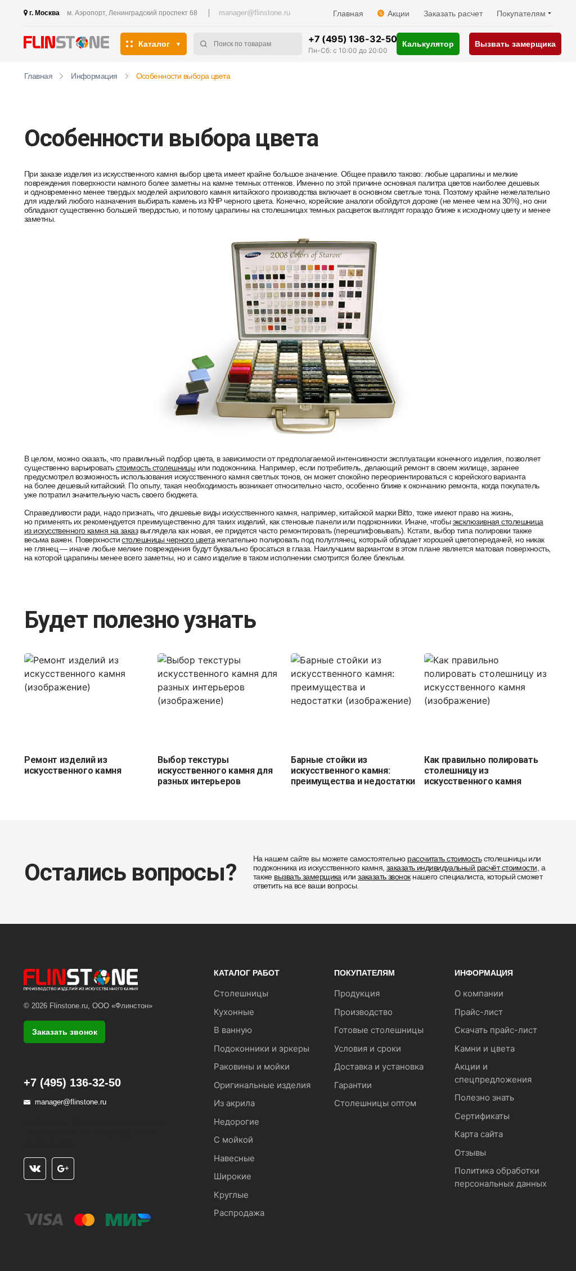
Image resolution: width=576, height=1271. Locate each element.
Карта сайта (478, 1134)
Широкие (232, 1176)
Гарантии (353, 1085)
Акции (399, 13)
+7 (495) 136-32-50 (352, 38)
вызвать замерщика (307, 876)
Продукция (357, 993)
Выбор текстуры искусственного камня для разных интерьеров (215, 770)
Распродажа (239, 1212)
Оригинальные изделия (262, 1085)
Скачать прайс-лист (495, 1030)
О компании (478, 993)
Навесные (234, 1158)
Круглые (231, 1194)
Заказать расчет (453, 13)
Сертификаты (482, 1116)
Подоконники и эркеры (261, 1048)
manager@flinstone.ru (254, 12)
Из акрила (234, 1103)
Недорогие (236, 1121)
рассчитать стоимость (444, 858)
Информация (94, 75)
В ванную (233, 1030)
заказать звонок (384, 876)
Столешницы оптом (375, 1103)
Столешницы (241, 993)
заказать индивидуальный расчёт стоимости (461, 867)
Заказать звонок (64, 1031)
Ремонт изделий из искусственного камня (73, 765)
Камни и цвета (484, 1048)
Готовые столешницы (379, 1030)
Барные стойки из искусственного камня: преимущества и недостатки (353, 770)
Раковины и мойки (252, 1066)
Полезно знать (484, 1097)
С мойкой (233, 1139)
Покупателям (521, 13)
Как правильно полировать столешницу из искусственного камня (481, 770)
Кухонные (234, 1012)
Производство (363, 1012)
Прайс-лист (478, 1012)
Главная (348, 13)
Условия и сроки (367, 1048)
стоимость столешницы (156, 467)
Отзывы (470, 1152)
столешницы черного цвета (168, 539)
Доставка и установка (379, 1066)
